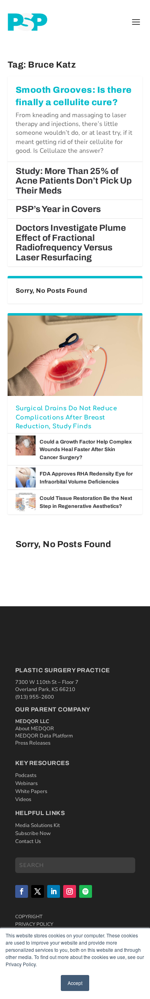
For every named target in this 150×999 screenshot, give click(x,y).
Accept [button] (75, 982)
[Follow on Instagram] (69, 891)
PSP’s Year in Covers (58, 209)
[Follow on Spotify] (85, 891)
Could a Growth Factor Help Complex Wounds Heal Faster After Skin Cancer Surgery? (86, 449)
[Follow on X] (37, 891)
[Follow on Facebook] (21, 891)
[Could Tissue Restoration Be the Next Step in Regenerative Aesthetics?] (26, 502)
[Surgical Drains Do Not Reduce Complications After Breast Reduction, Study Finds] (75, 355)
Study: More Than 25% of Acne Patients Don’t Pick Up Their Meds (74, 181)
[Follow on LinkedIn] (53, 891)
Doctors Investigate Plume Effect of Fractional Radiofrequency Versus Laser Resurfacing (71, 242)
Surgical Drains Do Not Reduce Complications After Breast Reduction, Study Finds (66, 417)
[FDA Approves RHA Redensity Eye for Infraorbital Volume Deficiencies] (26, 478)
